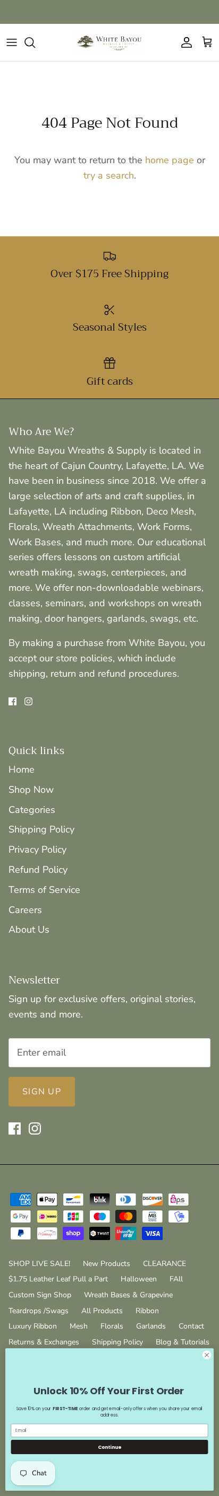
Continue (109, 1447)
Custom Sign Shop (40, 1295)
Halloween (139, 1279)
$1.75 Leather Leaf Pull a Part (58, 1279)
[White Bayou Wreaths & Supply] (109, 42)
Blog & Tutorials (182, 1342)
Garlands (151, 1326)
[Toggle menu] (11, 42)
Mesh (79, 1326)
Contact (191, 1326)
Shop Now (31, 789)
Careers (25, 910)
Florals (111, 1326)
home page (169, 160)
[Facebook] (12, 701)
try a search (108, 175)
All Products (102, 1311)
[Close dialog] (207, 1355)
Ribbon (147, 1311)
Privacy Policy (37, 849)
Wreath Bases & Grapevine (128, 1295)
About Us (29, 929)
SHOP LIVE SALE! (39, 1264)
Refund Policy (38, 869)
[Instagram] (28, 701)
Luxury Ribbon (33, 1326)
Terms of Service (44, 889)
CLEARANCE (164, 1264)
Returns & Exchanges (44, 1342)
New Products (106, 1264)
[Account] (184, 42)
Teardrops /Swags (39, 1311)
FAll (176, 1279)
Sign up (41, 1091)
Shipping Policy (41, 829)
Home (22, 769)
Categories (32, 809)
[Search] (35, 42)
